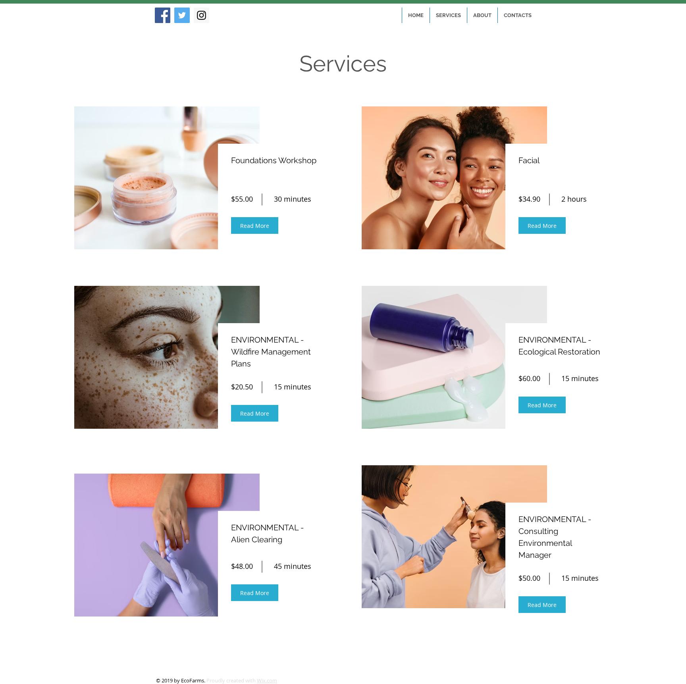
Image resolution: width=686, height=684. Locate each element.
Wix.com (267, 680)
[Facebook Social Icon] (162, 15)
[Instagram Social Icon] (201, 15)
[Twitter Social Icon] (182, 15)
